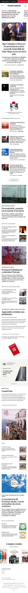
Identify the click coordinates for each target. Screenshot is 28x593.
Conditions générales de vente (8, 579)
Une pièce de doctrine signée (15, 95)
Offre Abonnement (22, 1)
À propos (4, 570)
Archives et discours (13, 131)
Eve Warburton (16, 144)
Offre (3, 572)
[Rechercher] (25, 5)
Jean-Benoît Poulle (20, 65)
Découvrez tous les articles (9, 405)
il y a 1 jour (4, 20)
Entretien (11, 80)
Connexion (13, 1)
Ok (14, 590)
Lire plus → (5, 376)
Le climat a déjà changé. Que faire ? (7, 372)
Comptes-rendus (14, 544)
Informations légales (6, 578)
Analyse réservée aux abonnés (10, 65)
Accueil (3, 573)
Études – (11, 144)
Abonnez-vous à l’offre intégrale (10, 334)
